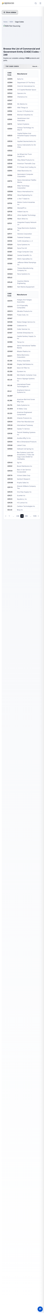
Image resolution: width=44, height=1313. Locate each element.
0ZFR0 (9, 219)
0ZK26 (9, 425)
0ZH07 (9, 318)
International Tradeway (25, 425)
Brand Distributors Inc (24, 466)
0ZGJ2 (9, 277)
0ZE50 (9, 111)
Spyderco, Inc (22, 499)
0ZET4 (9, 181)
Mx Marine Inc (22, 104)
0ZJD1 (9, 368)
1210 (34, 516)
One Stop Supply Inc (24, 492)
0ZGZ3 (9, 315)
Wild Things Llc (22, 107)
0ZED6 (9, 146)
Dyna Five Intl (22, 248)
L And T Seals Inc (23, 199)
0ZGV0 (9, 306)
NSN (11, 22)
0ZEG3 (9, 151)
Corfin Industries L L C (25, 241)
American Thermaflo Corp (26, 163)
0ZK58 (9, 433)
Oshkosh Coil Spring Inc (25, 449)
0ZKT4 (9, 475)
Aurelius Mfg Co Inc (24, 438)
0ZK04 (9, 422)
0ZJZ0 (9, 413)
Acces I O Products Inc (25, 111)
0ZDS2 (9, 93)
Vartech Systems (23, 124)
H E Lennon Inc (22, 503)
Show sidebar (11, 12)
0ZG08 (9, 237)
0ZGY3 (9, 311)
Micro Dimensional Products (26, 442)
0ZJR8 (9, 400)
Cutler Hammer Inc (23, 329)
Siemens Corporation (24, 234)
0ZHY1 (9, 356)
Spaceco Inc (21, 93)
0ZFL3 (9, 215)
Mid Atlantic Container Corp (26, 375)
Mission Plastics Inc (24, 351)
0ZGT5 (9, 301)
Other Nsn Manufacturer (25, 422)
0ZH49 (9, 322)
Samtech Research (23, 479)
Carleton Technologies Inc (26, 506)
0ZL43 (9, 510)
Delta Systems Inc (23, 405)
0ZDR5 (9, 86)
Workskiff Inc (21, 208)
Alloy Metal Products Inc (25, 160)
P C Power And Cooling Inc (26, 167)
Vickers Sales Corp (23, 475)
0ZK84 (9, 442)
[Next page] (38, 516)
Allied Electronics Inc (24, 171)
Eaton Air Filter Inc (23, 368)
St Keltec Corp (22, 409)
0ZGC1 (9, 259)
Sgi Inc (19, 462)
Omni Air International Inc (26, 86)
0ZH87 (9, 333)
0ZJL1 (9, 391)
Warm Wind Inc (22, 219)
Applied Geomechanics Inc (26, 141)
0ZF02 (9, 195)
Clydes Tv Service (23, 429)
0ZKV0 (9, 479)
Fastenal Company (23, 237)
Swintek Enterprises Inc (25, 333)
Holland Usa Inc (22, 211)
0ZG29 (9, 244)
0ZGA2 (9, 255)
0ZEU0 (9, 187)
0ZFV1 (9, 234)
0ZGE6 (9, 263)
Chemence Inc (22, 97)
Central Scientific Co (24, 255)
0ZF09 (9, 199)
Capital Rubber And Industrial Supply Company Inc (26, 135)
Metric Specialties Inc (24, 259)
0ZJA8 (9, 364)
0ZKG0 (9, 456)
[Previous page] (6, 516)
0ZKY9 (9, 487)
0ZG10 (9, 241)
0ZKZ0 (9, 492)
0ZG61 (9, 252)
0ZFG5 (9, 211)
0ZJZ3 (9, 418)
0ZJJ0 (9, 380)
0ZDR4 (9, 82)
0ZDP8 (9, 79)
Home (5, 22)
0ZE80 (9, 129)
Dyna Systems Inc (23, 244)
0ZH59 (9, 325)
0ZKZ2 (9, 499)
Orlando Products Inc (24, 418)
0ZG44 (9, 248)
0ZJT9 (9, 405)
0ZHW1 (10, 351)
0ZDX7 (9, 100)
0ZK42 (9, 429)
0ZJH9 (9, 375)
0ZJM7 (9, 396)
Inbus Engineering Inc (24, 195)
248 (17, 516)
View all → (35, 66)
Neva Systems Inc (23, 274)
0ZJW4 (10, 409)
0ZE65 (9, 119)
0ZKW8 (10, 482)
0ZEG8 (9, 155)
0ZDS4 (9, 97)
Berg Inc (20, 510)
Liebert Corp (21, 445)
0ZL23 (9, 506)
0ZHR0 (9, 342)
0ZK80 (9, 438)
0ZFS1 (9, 223)
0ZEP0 (9, 171)
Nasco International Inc (25, 191)
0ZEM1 (9, 167)
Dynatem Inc (21, 371)
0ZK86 (9, 445)
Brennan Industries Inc (25, 115)
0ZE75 (9, 124)
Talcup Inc (20, 342)
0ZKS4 (9, 471)
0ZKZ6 (9, 503)
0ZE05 (9, 104)
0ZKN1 (9, 466)
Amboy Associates (23, 361)
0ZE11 (9, 107)
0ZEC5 (9, 135)
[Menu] (40, 3)
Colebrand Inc (22, 325)
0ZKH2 (9, 462)
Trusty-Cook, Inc (23, 315)
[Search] (36, 3)
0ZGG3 (9, 274)
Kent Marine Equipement (25, 287)
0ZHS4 (9, 347)
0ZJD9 (9, 371)
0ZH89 (9, 337)
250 (26, 516)
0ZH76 (9, 329)
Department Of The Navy (26, 82)
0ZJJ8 (9, 385)
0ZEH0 (9, 160)
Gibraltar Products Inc (24, 311)
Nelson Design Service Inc (26, 322)
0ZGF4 (9, 269)
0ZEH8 (9, 163)
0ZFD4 (9, 208)
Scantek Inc (21, 495)
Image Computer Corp (25, 252)
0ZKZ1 (9, 495)
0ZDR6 (9, 90)
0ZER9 (9, 175)
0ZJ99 (9, 361)
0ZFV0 (9, 229)
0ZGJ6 (9, 282)
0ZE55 (9, 115)
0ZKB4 (9, 449)
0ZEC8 (9, 141)
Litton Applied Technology (26, 215)
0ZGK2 (9, 287)
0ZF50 (9, 203)
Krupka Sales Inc (23, 482)
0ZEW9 (10, 191)
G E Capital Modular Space (26, 90)
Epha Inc (20, 79)
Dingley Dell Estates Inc (25, 364)
